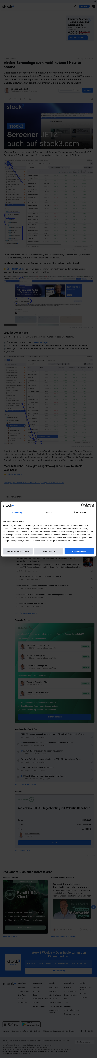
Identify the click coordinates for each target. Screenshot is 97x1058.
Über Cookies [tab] (80, 512)
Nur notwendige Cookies (18, 551)
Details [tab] (48, 512)
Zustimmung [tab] (16, 512)
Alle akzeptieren (79, 551)
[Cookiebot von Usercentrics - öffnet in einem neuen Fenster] (83, 505)
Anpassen (47, 551)
